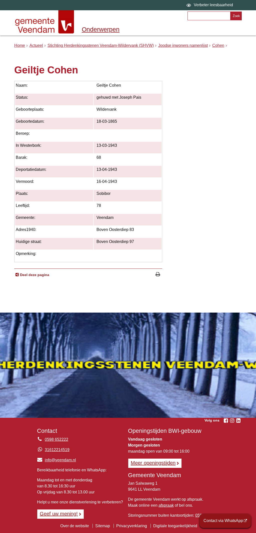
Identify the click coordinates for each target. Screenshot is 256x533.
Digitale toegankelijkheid (175, 526)
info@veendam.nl (56, 460)
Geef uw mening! (59, 513)
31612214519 (57, 450)
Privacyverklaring (131, 526)
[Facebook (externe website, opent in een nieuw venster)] (225, 420)
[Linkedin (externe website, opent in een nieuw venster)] (238, 420)
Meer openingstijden (153, 463)
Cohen (218, 45)
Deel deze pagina (34, 275)
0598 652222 (56, 439)
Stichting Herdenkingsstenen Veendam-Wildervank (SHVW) (101, 45)
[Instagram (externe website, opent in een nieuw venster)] (232, 420)
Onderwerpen (101, 29)
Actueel (36, 45)
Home (19, 45)
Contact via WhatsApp (223, 520)
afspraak (166, 505)
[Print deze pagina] (158, 275)
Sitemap (102, 526)
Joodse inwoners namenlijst (183, 45)
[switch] (210, 5)
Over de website (74, 526)
